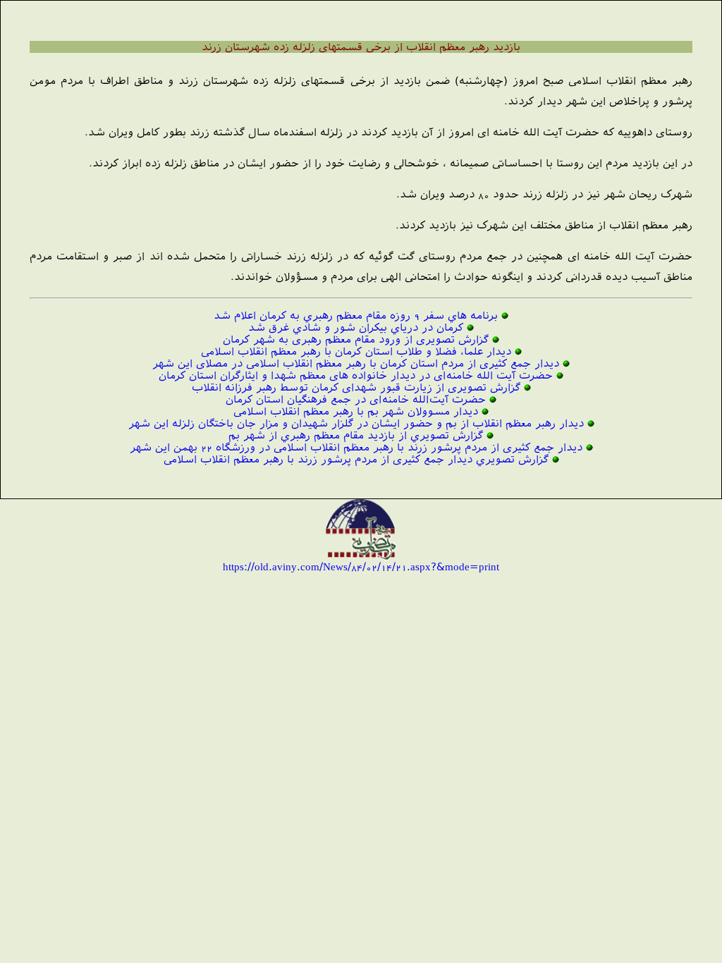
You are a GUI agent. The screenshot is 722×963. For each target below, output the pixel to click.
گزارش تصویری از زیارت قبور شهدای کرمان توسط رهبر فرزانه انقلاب (356, 387)
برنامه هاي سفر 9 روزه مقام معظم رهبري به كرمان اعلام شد (356, 315)
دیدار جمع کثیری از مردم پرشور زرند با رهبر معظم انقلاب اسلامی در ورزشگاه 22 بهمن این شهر (356, 447)
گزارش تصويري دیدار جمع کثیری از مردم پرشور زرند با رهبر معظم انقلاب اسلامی (356, 459)
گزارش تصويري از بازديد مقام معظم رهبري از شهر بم (355, 435)
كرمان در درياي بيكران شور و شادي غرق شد (355, 327)
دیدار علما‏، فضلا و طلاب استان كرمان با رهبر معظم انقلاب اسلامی (356, 351)
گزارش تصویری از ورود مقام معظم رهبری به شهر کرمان (356, 339)
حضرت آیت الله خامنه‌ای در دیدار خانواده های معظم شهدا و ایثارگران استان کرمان (356, 375)
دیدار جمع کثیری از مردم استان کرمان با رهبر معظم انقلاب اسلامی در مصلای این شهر (355, 363)
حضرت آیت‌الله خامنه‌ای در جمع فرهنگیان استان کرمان (356, 399)
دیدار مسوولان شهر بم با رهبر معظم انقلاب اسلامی (355, 411)
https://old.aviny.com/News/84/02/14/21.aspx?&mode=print (361, 566)
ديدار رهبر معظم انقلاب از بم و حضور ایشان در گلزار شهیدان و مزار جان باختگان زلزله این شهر (356, 423)
